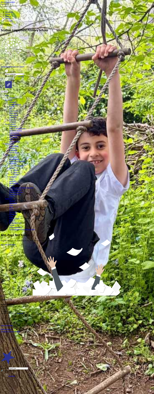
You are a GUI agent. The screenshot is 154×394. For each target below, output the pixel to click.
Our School (8, 100)
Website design (6, 329)
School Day (13, 113)
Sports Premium (14, 141)
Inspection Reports (15, 130)
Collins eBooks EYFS (16, 227)
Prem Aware (13, 111)
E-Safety (12, 148)
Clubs (11, 205)
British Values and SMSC (17, 161)
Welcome (12, 102)
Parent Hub (9, 199)
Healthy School (14, 218)
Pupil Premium (14, 133)
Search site (4, 368)
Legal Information (7, 325)
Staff (10, 108)
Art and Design (14, 159)
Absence (12, 201)
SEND (11, 139)
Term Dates (9, 21)
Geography (13, 177)
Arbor (11, 216)
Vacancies (12, 122)
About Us (8, 16)
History (11, 179)
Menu (11, 207)
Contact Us (13, 117)
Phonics (16, 170)
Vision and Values (15, 104)
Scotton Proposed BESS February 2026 (22, 229)
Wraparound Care (15, 223)
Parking (11, 225)
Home (7, 95)
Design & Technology (16, 166)
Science (11, 196)
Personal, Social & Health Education (21, 188)
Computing (13, 163)
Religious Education (16, 192)
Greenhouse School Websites (10, 331)
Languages (12, 181)
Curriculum (9, 155)
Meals (11, 210)
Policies (7, 14)
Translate (21, 76)
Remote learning (15, 194)
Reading (16, 172)
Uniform (8, 18)
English (11, 168)
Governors (12, 119)
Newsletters (13, 214)
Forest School (13, 115)
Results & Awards (15, 135)
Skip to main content (8, 2)
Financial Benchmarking (17, 128)
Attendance (13, 203)
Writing (16, 174)
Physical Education (15, 190)
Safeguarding (9, 144)
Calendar (12, 98)
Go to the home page (8, 244)
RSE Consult (13, 137)
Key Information (10, 124)
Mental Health (14, 152)
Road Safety (13, 150)
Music (11, 185)
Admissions (9, 12)
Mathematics (13, 183)
